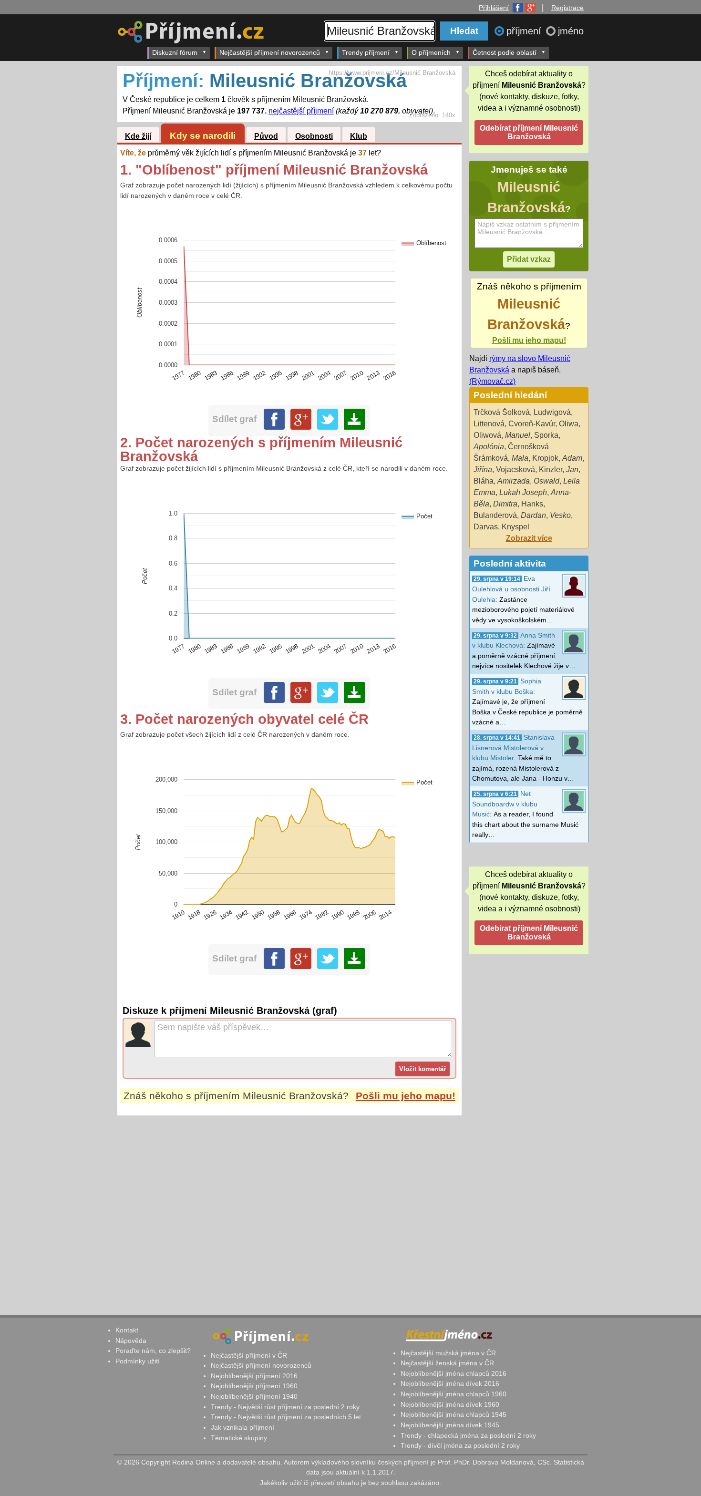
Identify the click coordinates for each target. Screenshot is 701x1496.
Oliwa (568, 424)
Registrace (567, 7)
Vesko (560, 515)
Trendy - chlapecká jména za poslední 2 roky (468, 1435)
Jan (572, 469)
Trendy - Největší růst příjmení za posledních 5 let (286, 1417)
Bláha (484, 481)
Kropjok (545, 458)
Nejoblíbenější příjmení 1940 (254, 1396)
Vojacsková (515, 469)
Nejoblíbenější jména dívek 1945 (450, 1425)
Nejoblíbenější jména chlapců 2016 (453, 1373)
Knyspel (515, 527)
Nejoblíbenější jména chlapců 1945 (453, 1414)
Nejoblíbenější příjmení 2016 (254, 1376)
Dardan (533, 515)
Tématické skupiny (239, 1438)
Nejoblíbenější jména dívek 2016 (450, 1383)
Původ (266, 136)
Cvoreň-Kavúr (531, 424)
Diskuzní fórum (174, 52)
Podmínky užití (137, 1361)
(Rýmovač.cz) (492, 381)
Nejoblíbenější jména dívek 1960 (450, 1404)
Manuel (517, 435)
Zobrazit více (529, 538)
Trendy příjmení (366, 52)
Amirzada (513, 481)
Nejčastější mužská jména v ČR (448, 1353)
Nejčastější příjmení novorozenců (269, 52)
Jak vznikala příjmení (242, 1427)
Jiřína (483, 469)
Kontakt (126, 1330)
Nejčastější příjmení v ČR (249, 1355)
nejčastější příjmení (301, 111)
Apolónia (489, 447)
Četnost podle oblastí (504, 52)
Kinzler (550, 469)
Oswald (546, 481)
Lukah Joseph (523, 492)
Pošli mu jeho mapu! (405, 1095)
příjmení (525, 31)
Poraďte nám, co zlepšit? (153, 1350)
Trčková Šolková (502, 412)
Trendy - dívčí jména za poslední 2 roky (460, 1445)
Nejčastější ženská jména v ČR (447, 1363)
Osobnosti (314, 136)
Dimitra (505, 504)
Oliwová (487, 435)
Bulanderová (495, 515)
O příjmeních (431, 52)
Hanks (532, 504)
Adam (572, 458)
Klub (358, 136)
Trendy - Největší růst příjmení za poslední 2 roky (285, 1407)
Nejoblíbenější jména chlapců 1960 (453, 1394)
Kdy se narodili (203, 136)
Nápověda (130, 1340)
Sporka (546, 435)
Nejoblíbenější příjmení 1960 (254, 1386)
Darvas (486, 527)
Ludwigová (552, 412)
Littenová (489, 424)
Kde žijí (138, 136)
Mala (520, 458)
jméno (571, 31)
